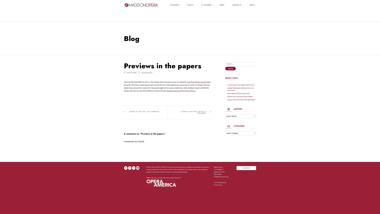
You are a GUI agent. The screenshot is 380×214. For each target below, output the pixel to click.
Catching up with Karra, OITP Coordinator (144, 111)
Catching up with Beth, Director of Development (193, 112)
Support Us (236, 5)
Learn (222, 5)
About (252, 5)
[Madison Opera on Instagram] (129, 168)
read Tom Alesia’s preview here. (199, 82)
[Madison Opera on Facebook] (125, 168)
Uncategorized (146, 72)
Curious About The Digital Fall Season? (240, 85)
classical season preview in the (181, 91)
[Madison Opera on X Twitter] (133, 168)
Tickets (190, 5)
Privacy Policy (218, 185)
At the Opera (206, 5)
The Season (174, 5)
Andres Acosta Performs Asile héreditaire (241, 100)
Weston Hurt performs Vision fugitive (240, 96)
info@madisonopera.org (221, 177)
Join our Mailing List (220, 182)
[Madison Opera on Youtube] (137, 168)
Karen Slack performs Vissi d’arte (238, 93)
